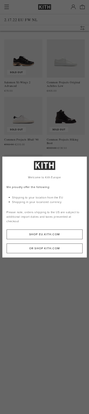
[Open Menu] (6, 7)
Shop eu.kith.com (44, 234)
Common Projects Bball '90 (21, 139)
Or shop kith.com (44, 248)
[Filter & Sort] (83, 28)
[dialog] (44, 207)
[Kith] (44, 7)
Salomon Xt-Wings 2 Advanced (17, 84)
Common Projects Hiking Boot (63, 141)
